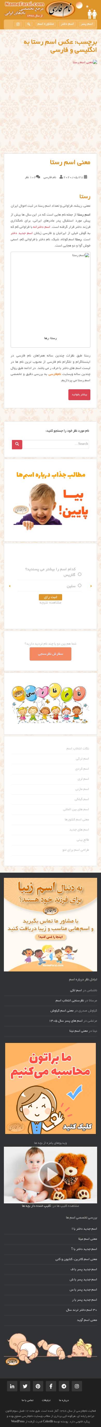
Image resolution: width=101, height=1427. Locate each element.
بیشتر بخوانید (79, 394)
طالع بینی (83, 840)
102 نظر (30, 177)
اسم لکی (76, 991)
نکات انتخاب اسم (78, 749)
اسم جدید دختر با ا (84, 1229)
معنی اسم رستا (70, 162)
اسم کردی (82, 769)
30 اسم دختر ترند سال (81, 1310)
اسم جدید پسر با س (83, 1290)
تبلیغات (46, 1400)
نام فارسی (50, 177)
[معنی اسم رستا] (50, 106)
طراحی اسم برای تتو (75, 850)
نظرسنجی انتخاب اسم (70, 1001)
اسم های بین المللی (76, 810)
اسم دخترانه (41, 227)
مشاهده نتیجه (50, 603)
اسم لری (83, 779)
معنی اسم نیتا (78, 1031)
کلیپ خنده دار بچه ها (36, 1206)
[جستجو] (28, 24)
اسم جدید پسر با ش (83, 1280)
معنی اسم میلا (87, 1239)
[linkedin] (12, 1386)
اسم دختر (67, 24)
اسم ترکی (82, 759)
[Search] (17, 444)
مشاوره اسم (46, 24)
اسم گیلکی (82, 799)
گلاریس (69, 575)
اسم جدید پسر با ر (84, 1300)
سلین (71, 586)
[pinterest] (38, 1386)
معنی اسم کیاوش (62, 1011)
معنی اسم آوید (87, 1320)
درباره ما (64, 1400)
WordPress (18, 1421)
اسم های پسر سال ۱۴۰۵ (66, 1021)
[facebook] (51, 1386)
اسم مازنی (82, 789)
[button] (10, 586)
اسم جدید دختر (22, 233)
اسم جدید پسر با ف (84, 1270)
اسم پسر (87, 24)
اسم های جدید (79, 830)
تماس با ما (27, 1400)
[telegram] (64, 1386)
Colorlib (48, 1421)
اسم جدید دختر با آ (84, 1249)
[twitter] (25, 1386)
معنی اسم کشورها (77, 820)
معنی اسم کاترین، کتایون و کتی (76, 1259)
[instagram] (18, 24)
